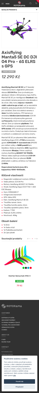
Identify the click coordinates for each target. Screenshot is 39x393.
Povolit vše (19, 381)
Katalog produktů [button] (9, 10)
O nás (4, 339)
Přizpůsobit (19, 387)
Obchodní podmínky (8, 320)
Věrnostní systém (8, 327)
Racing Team (6, 342)
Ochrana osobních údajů (11, 322)
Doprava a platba (8, 317)
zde (14, 375)
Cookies (4, 329)
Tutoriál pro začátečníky (11, 325)
